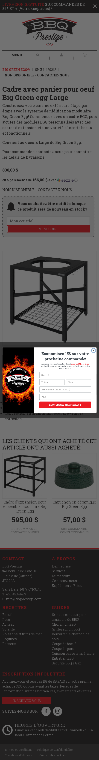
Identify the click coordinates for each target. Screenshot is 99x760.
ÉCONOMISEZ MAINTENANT (65, 404)
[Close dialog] (93, 350)
